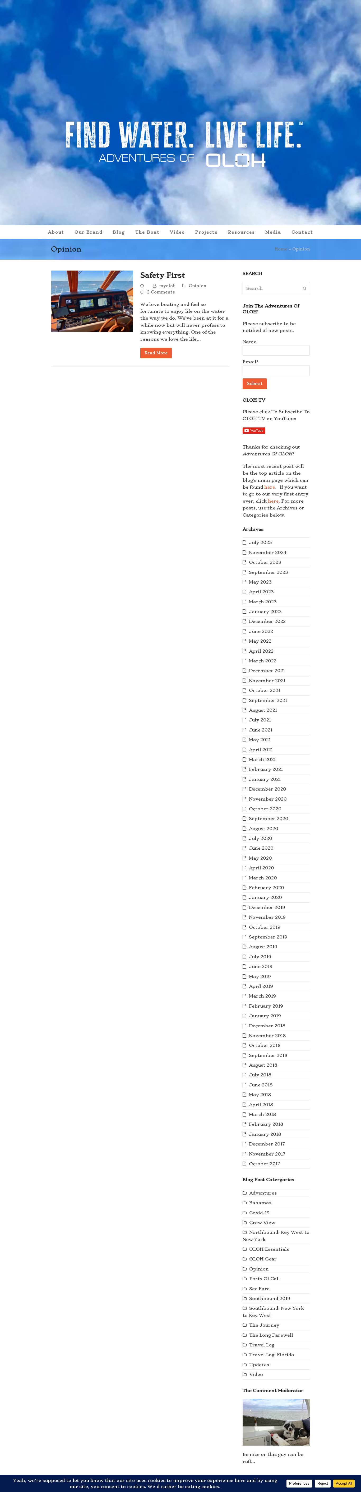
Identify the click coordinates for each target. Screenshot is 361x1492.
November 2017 (267, 1154)
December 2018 (267, 1025)
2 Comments (161, 292)
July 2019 (260, 956)
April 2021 (261, 749)
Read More (156, 352)
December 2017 (267, 1144)
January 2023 (265, 611)
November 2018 (267, 1035)
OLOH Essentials (269, 1249)
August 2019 (263, 946)
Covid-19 (259, 1212)
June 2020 (261, 848)
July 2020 (260, 838)
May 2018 (260, 1094)
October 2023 (265, 562)
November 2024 (267, 552)
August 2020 (263, 828)
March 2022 (262, 660)
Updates (259, 1364)
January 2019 (265, 1015)
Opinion (197, 285)
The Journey (264, 1325)
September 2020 (268, 818)
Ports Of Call (264, 1278)
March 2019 (262, 996)
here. (274, 501)
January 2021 (265, 779)
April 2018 (261, 1104)
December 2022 (267, 621)
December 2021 (267, 670)
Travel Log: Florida (271, 1354)
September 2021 (268, 700)
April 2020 (261, 867)
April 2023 (261, 591)
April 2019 (261, 986)
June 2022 (261, 631)
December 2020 (267, 789)
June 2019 (260, 966)
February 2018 (266, 1124)
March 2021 (262, 759)
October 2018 (264, 1045)
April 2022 (261, 651)
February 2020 (266, 887)
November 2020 (268, 799)
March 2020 (263, 877)
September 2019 (268, 937)
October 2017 (264, 1163)
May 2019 (260, 976)
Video (256, 1374)
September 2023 (268, 572)
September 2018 (268, 1055)
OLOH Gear (263, 1259)
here (269, 487)
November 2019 (267, 917)
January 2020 (265, 897)
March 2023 (263, 601)
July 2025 (260, 542)
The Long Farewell (271, 1335)
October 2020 (265, 808)
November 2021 (267, 680)
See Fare (259, 1288)
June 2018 (260, 1084)
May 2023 (260, 582)
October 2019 (264, 927)
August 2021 (263, 710)
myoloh (167, 285)
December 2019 (267, 907)
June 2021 (260, 730)
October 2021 (264, 690)
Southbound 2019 (269, 1298)
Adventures (263, 1193)
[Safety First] (92, 300)
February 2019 (266, 1006)
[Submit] (304, 288)
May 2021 (260, 739)
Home (281, 249)
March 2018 (262, 1114)
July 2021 (260, 720)
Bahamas (260, 1202)
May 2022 (260, 641)
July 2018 (260, 1074)
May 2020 (260, 858)
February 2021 (266, 769)
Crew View (262, 1222)
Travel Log (261, 1344)
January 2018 (265, 1134)
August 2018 (263, 1065)
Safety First (162, 275)
